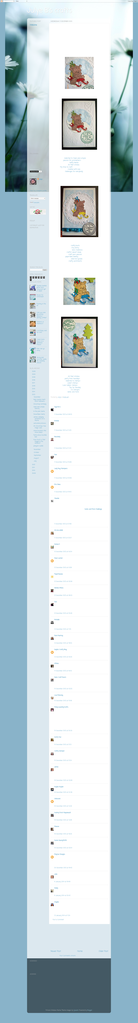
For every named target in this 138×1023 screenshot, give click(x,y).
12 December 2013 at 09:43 (63, 595)
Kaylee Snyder (59, 787)
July (35, 461)
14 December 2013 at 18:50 (63, 671)
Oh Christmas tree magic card (39, 427)
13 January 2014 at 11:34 (62, 915)
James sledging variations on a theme (39, 419)
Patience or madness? (40, 323)
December (37, 397)
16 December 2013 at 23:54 (63, 848)
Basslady (57, 437)
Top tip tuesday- (75, 387)
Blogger (89, 1010)
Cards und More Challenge (93, 509)
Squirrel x (57, 407)
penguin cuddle (38, 446)
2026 (34, 371)
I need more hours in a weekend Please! (40, 342)
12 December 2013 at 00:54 (63, 552)
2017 (33, 383)
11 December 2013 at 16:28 (63, 462)
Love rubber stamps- (70, 385)
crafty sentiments (75, 261)
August (36, 458)
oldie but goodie (76, 259)
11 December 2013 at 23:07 (63, 538)
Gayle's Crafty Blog (60, 649)
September (38, 455)
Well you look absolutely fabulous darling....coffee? (42, 315)
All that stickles (73, 165)
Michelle (56, 620)
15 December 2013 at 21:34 (63, 760)
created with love (74, 169)
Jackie (56, 767)
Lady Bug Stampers (60, 468)
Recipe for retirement (40, 296)
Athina (56, 663)
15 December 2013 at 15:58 (63, 701)
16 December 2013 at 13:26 (63, 820)
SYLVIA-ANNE (58, 530)
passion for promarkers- (72, 160)
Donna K (57, 544)
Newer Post (56, 951)
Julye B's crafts (49, 11)
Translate (36, 202)
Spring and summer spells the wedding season (42, 360)
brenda (56, 421)
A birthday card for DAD (42, 331)
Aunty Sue (57, 737)
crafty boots (75, 245)
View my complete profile (38, 191)
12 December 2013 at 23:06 (63, 613)
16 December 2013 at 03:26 (63, 780)
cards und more (73, 392)
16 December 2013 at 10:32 (63, 806)
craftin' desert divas (74, 252)
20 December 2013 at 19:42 (63, 868)
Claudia (56, 498)
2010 (34, 470)
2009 (34, 473)
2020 (34, 374)
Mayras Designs (59, 854)
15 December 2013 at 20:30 (63, 731)
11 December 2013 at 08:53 (63, 414)
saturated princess (39, 423)
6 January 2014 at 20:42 (62, 895)
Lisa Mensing (58, 695)
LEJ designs (75, 390)
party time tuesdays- (72, 378)
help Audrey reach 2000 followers (39, 400)
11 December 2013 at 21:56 (62, 524)
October (37, 452)
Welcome (33, 25)
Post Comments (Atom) (67, 956)
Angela (56, 902)
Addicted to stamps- (73, 381)
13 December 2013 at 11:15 (62, 629)
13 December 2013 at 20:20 (63, 657)
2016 (34, 386)
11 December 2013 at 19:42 (62, 492)
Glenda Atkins (58, 588)
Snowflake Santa (39, 414)
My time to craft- (66, 167)
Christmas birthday (39, 404)
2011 (33, 467)
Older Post (103, 951)
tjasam (76, 1010)
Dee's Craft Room (60, 677)
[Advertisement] (79, 937)
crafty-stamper (59, 751)
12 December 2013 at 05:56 (63, 581)
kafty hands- (74, 162)
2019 (34, 377)
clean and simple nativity (38, 408)
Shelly (56, 888)
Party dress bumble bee (40, 436)
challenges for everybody (74, 171)
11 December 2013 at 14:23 (62, 430)
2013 (34, 394)
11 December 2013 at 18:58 (63, 478)
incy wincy (75, 248)
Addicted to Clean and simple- (75, 158)
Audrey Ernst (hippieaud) (62, 812)
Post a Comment (58, 920)
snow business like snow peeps (39, 431)
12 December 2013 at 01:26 (63, 567)
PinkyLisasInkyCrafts (61, 707)
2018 (34, 380)
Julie (55, 874)
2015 (34, 389)
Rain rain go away (41, 350)
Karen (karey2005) (60, 840)
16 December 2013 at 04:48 (63, 792)
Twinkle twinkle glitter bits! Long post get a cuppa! (42, 288)
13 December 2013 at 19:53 (63, 643)
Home (79, 951)
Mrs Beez (57, 484)
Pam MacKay (58, 635)
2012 (34, 465)
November (37, 449)
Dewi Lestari (58, 558)
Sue (55, 454)
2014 (34, 392)
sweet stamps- (72, 383)
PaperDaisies (58, 574)
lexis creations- (77, 250)
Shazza (56, 826)
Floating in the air (41, 305)
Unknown (57, 799)
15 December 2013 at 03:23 (63, 689)
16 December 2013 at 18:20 (63, 834)
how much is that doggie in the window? (39, 441)
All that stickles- (74, 376)
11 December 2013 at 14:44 (62, 448)
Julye (40, 179)
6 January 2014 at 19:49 (62, 882)
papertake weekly (71, 256)
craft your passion (75, 254)
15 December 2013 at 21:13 (62, 744)
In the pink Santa (39, 411)
